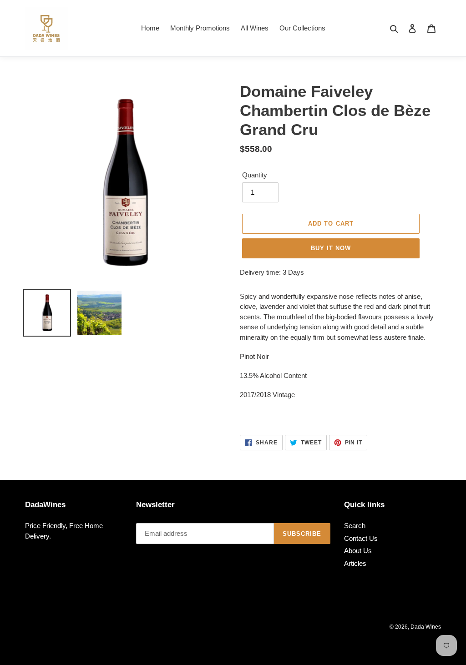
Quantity (254, 175)
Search (354, 525)
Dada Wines (425, 627)
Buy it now (331, 248)
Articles (355, 563)
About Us (358, 550)
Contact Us (361, 538)
